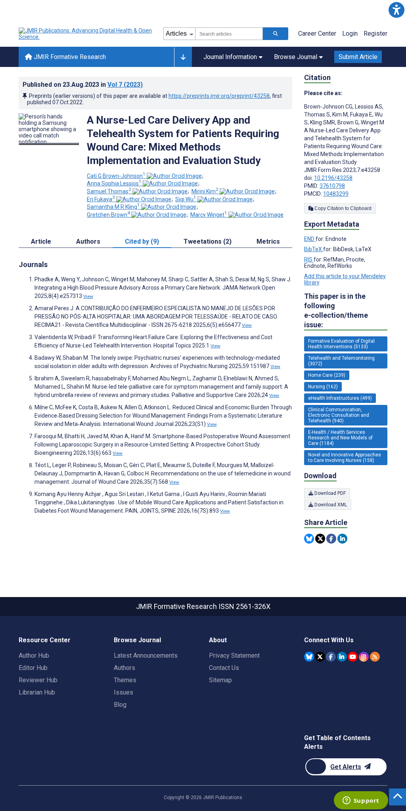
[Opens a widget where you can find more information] (360, 801)
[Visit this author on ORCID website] (174, 176)
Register (375, 33)
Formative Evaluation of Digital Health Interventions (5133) (341, 343)
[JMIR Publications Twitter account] (320, 657)
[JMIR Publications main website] (86, 33)
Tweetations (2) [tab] (208, 241)
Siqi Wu (185, 199)
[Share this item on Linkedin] (342, 539)
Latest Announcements (146, 655)
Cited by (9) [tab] (142, 241)
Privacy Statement (234, 655)
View (88, 296)
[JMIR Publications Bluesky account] (309, 657)
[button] (396, 10)
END (310, 239)
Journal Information (230, 57)
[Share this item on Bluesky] (309, 539)
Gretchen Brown (108, 215)
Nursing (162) (323, 386)
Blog (120, 704)
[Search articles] (275, 33)
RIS (309, 259)
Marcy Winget (208, 215)
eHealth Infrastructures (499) (340, 398)
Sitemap (220, 680)
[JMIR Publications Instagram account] (364, 657)
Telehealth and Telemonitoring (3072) (341, 360)
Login (350, 33)
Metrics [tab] (268, 241)
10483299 (336, 194)
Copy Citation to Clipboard (342, 208)
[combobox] (229, 33)
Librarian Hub (37, 692)
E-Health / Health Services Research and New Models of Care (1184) (340, 437)
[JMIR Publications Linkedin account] (342, 657)
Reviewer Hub (38, 680)
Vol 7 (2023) (125, 84)
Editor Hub (33, 668)
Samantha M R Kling (113, 207)
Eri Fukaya (101, 199)
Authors (124, 668)
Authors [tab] (88, 241)
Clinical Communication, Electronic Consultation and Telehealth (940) (338, 415)
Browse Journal (295, 57)
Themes (125, 680)
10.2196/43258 (333, 178)
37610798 (332, 186)
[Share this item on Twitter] (320, 539)
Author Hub (34, 655)
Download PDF (329, 493)
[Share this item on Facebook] (331, 539)
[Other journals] (183, 57)
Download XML (330, 505)
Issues (123, 692)
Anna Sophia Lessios (114, 183)
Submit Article (358, 57)
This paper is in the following (336, 310)
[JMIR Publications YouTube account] (353, 657)
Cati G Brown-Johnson (116, 176)
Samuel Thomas (109, 191)
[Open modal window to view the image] (49, 144)
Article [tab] (41, 241)
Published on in (83, 84)
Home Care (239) (326, 375)
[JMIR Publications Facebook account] (331, 657)
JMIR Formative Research (69, 57)
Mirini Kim (205, 191)
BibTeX (313, 249)
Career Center (317, 33)
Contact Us (224, 668)
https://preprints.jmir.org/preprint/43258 (219, 96)
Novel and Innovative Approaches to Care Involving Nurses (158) (344, 457)
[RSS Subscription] (375, 657)
